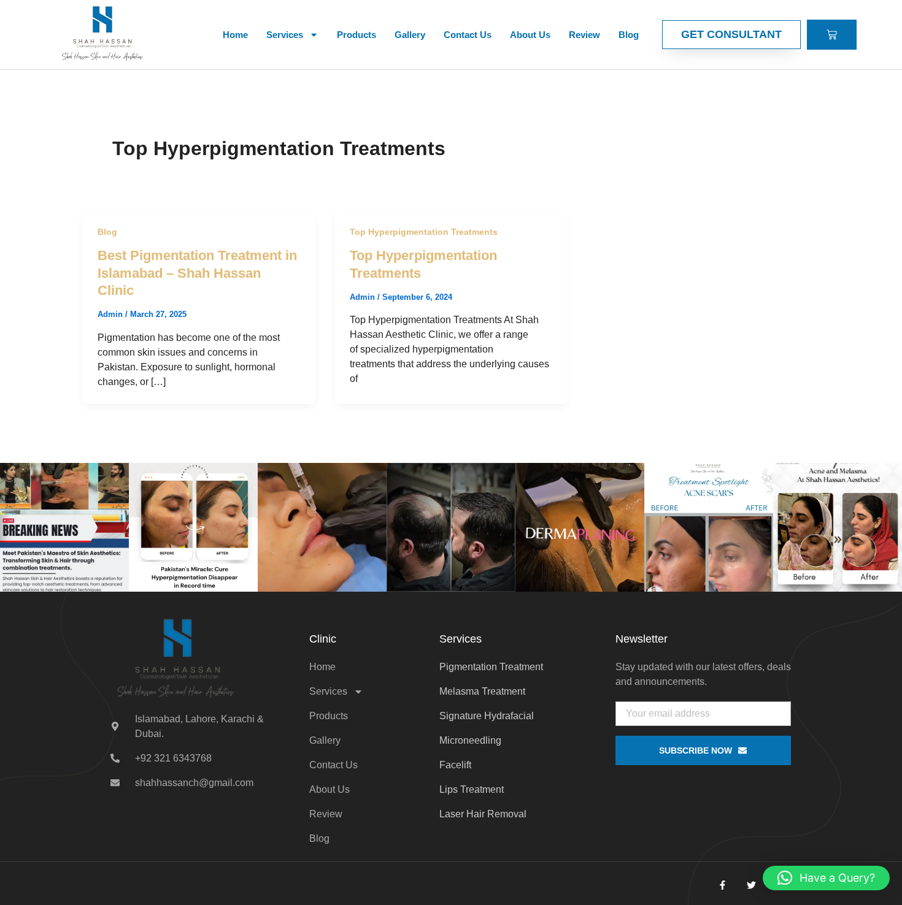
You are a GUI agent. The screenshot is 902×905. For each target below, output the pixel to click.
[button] (826, 878)
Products (356, 34)
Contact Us (467, 34)
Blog (629, 34)
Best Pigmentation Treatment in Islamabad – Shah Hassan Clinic (197, 273)
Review (584, 34)
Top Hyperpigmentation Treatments (424, 232)
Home (235, 34)
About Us (530, 34)
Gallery (410, 34)
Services (284, 34)
